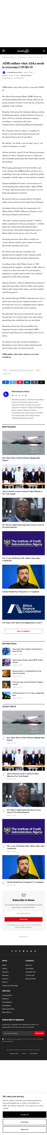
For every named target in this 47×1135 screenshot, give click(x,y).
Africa (38, 370)
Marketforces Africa (15, 72)
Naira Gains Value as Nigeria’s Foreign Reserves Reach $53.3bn (27, 650)
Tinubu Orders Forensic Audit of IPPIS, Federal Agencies (27, 661)
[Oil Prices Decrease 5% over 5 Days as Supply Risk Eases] (6, 695)
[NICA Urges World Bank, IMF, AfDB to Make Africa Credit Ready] (23, 543)
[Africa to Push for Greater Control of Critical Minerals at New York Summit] (23, 476)
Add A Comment (23, 631)
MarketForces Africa (8, 57)
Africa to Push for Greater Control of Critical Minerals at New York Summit (22, 492)
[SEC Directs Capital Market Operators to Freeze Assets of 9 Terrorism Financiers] (23, 510)
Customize (25, 1122)
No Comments (8, 78)
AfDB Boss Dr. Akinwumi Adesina (21, 370)
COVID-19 (6, 374)
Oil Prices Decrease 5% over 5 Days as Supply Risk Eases (28, 694)
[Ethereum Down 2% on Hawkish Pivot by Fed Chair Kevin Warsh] (6, 673)
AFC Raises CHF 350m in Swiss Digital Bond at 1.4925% (22, 622)
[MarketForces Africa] (23, 50)
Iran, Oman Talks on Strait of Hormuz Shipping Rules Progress (21, 459)
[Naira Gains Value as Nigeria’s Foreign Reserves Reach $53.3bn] (6, 651)
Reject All (24, 1129)
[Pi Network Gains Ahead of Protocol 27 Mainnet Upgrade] (6, 684)
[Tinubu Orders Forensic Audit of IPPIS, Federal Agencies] (6, 662)
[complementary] (23, 1114)
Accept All (25, 1114)
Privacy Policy (19, 927)
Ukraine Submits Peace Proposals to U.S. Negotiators (20, 591)
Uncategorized (21, 57)
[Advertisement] (23, 23)
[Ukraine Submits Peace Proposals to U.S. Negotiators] (23, 577)
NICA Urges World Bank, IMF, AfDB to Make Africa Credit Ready (21, 559)
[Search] (44, 50)
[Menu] (3, 50)
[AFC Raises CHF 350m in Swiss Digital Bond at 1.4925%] (23, 608)
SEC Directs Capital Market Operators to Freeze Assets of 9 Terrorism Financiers (23, 526)
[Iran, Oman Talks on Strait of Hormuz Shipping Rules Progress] (23, 443)
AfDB (5, 370)
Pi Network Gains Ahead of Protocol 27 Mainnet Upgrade (27, 683)
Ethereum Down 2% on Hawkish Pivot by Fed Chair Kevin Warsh (26, 672)
